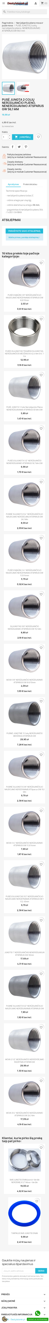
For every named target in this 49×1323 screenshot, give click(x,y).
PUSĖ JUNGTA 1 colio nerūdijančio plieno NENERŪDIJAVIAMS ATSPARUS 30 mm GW (24, 408)
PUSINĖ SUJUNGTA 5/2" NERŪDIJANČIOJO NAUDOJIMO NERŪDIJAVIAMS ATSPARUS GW (24, 1007)
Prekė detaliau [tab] (30, 184)
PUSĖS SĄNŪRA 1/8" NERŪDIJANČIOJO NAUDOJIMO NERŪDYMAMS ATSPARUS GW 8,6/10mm (24, 297)
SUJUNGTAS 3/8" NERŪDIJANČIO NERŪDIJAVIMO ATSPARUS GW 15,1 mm (24, 627)
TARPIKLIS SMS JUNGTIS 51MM (24, 1233)
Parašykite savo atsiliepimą (24, 231)
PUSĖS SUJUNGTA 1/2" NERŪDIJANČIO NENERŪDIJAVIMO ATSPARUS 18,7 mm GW (24, 461)
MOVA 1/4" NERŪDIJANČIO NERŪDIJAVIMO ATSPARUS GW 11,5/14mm (24, 844)
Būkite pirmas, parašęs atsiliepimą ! (24, 237)
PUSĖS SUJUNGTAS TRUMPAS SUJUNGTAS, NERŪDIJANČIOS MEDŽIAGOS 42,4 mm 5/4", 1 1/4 (24, 354)
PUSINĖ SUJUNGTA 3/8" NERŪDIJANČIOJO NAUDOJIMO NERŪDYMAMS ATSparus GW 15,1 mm (25, 789)
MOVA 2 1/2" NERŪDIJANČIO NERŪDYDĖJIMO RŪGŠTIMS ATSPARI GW (24, 1060)
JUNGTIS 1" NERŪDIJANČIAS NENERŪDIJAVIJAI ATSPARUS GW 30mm (24, 953)
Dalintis (12, 146)
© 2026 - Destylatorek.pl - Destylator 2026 (22, 1319)
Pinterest (25, 146)
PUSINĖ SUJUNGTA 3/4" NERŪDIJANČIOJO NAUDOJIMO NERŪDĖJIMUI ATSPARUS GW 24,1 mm (24, 517)
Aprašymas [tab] (13, 184)
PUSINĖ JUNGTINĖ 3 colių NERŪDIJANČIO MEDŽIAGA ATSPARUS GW (25, 734)
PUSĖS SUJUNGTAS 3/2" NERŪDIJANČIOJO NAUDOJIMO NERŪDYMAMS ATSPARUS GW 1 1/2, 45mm (24, 899)
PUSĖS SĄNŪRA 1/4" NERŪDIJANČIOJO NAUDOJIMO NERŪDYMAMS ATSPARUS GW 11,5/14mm (24, 573)
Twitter (19, 146)
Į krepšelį (22, 137)
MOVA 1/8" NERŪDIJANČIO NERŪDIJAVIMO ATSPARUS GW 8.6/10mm (24, 681)
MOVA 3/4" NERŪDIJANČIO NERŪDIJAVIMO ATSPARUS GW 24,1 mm (24, 1114)
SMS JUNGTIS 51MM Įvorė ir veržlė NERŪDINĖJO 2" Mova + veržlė (24, 1181)
